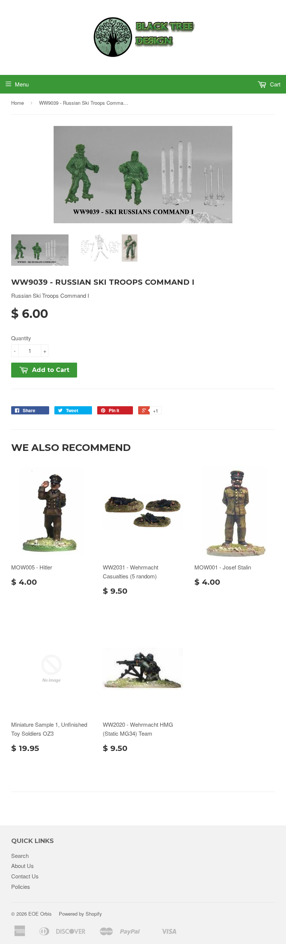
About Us (22, 865)
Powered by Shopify (80, 913)
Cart (274, 84)
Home (17, 102)
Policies (20, 886)
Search (20, 855)
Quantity (21, 338)
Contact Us (25, 876)
